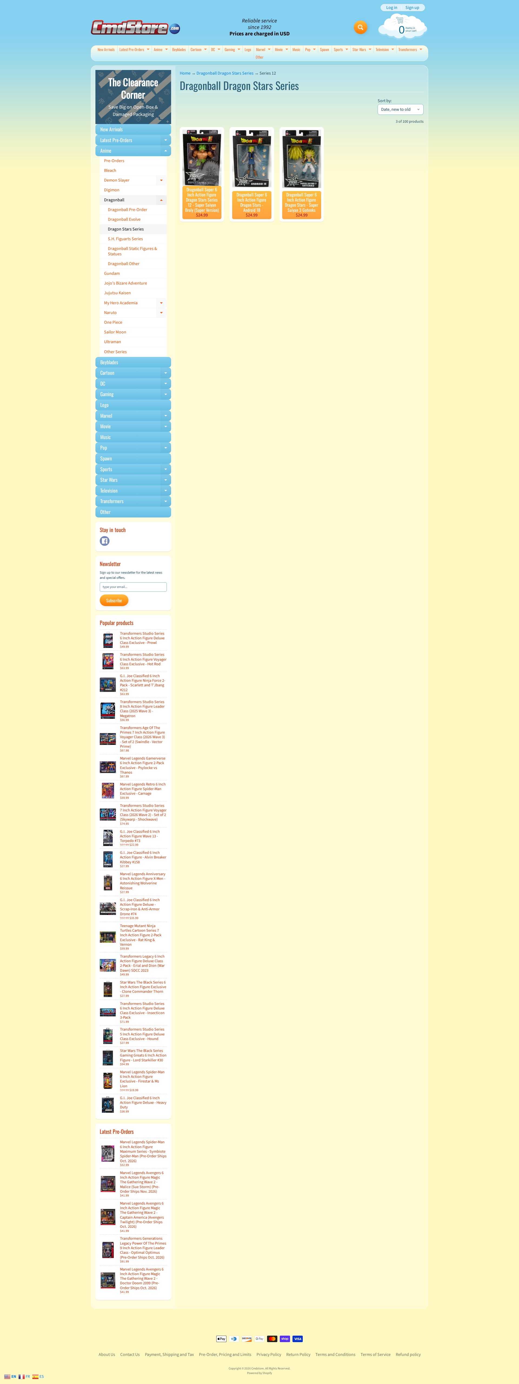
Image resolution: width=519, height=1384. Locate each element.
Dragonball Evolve (124, 219)
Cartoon (199, 49)
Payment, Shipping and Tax (169, 1355)
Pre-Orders (114, 161)
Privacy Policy (269, 1355)
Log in (391, 7)
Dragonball (135, 201)
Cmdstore (257, 1368)
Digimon (111, 190)
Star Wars (362, 49)
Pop (311, 49)
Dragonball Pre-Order (127, 210)
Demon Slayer (135, 181)
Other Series (115, 352)
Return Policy (298, 1355)
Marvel (264, 49)
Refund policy (408, 1355)
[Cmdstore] (135, 27)
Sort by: (385, 101)
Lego (248, 49)
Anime (161, 49)
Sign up (412, 7)
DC (216, 49)
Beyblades (179, 49)
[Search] (360, 27)
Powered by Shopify (259, 1373)
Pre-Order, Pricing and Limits (225, 1355)
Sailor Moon (115, 332)
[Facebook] (104, 541)
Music (296, 49)
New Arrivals (106, 49)
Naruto (135, 314)
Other (260, 57)
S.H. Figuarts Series (125, 239)
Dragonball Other (123, 264)
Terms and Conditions (335, 1355)
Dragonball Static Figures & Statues (132, 251)
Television (385, 49)
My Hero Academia (135, 304)
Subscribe (114, 600)
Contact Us (130, 1355)
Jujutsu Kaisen (117, 293)
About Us (107, 1355)
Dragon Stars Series (126, 229)
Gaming (233, 49)
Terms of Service (376, 1355)
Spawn (324, 49)
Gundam (112, 273)
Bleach (110, 170)
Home (185, 73)
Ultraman (112, 342)
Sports (342, 49)
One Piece (113, 322)
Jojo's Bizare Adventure (125, 283)
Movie (282, 49)
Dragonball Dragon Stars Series (225, 73)
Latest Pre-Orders (135, 49)
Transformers (411, 49)
